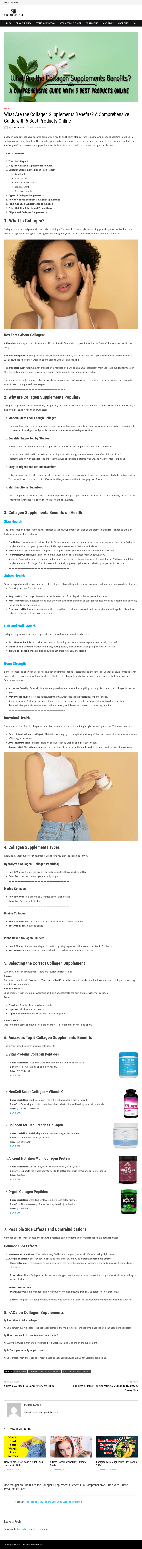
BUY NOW (15, 1112)
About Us (123, 23)
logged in (22, 1529)
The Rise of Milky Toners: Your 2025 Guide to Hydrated (53, 1501)
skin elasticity (83, 1371)
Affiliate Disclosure (70, 23)
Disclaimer (108, 23)
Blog (9, 23)
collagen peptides (37, 1371)
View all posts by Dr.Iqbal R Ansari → (41, 1412)
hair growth (54, 1371)
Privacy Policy (23, 23)
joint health (68, 1371)
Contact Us (92, 23)
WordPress (38, 1544)
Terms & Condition (45, 23)
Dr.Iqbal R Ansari (18, 127)
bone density (20, 1371)
